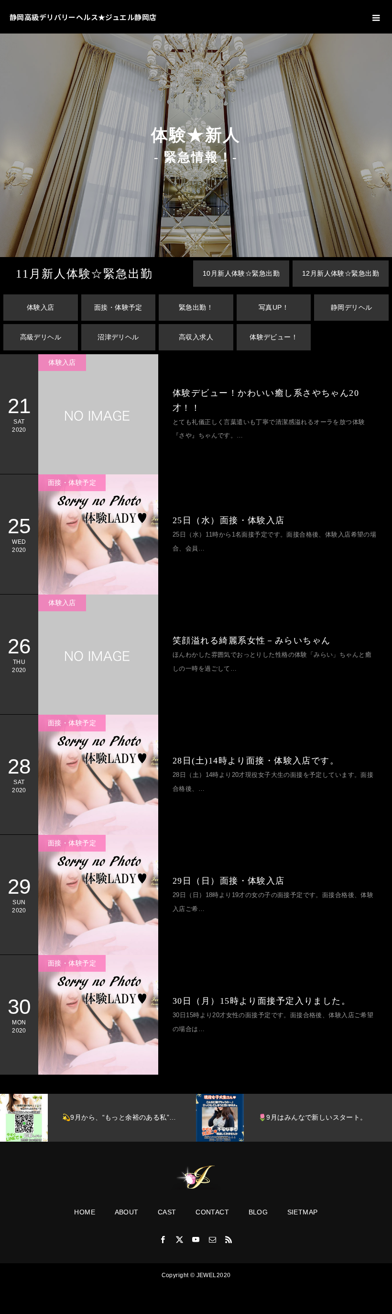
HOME (84, 1212)
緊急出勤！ (196, 307)
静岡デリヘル (351, 307)
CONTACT (212, 1212)
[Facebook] (163, 1239)
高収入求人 (196, 337)
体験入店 (40, 307)
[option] (98, 1118)
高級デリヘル (41, 337)
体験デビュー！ (274, 337)
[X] (180, 1239)
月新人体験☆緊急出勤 (84, 274)
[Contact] (212, 1239)
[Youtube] (196, 1239)
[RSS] (229, 1239)
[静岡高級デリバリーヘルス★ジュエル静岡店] (196, 1178)
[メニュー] (375, 17)
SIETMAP (302, 1212)
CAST (167, 1212)
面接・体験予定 (118, 307)
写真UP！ (274, 307)
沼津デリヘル (118, 337)
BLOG (258, 1212)
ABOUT (127, 1212)
